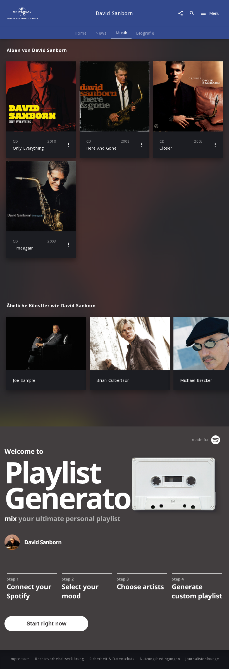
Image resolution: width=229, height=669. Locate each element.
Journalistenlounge (202, 658)
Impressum (20, 658)
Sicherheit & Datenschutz (112, 658)
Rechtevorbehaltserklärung (59, 658)
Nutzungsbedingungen (160, 658)
